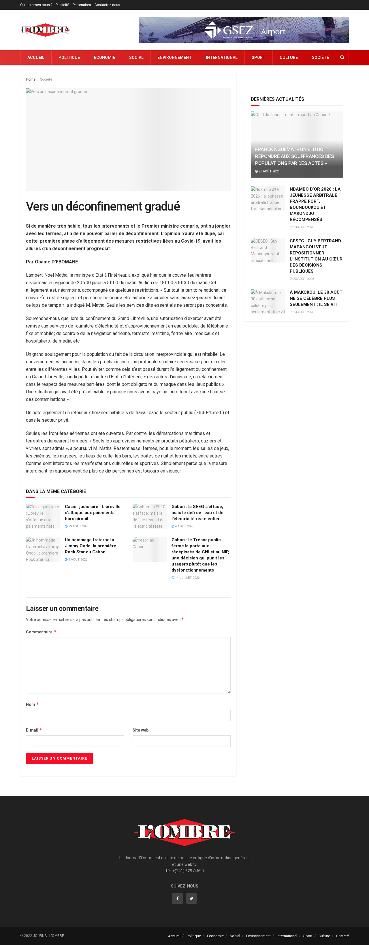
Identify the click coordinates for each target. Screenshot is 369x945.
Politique (69, 57)
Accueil (35, 57)
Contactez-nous (107, 5)
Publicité (62, 5)
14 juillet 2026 (186, 578)
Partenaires (82, 5)
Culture (289, 57)
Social (136, 57)
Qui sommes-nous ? (36, 5)
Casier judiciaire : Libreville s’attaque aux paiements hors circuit (93, 512)
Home (30, 79)
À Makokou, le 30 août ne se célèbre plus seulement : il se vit (316, 298)
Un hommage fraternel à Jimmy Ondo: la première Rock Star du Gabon (90, 546)
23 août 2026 (78, 526)
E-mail (34, 730)
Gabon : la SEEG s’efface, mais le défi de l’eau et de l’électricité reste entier (197, 512)
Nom (32, 704)
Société (320, 57)
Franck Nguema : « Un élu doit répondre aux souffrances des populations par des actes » (294, 156)
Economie (104, 57)
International (222, 57)
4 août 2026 (184, 526)
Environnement (174, 57)
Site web (140, 730)
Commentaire (41, 632)
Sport (259, 57)
